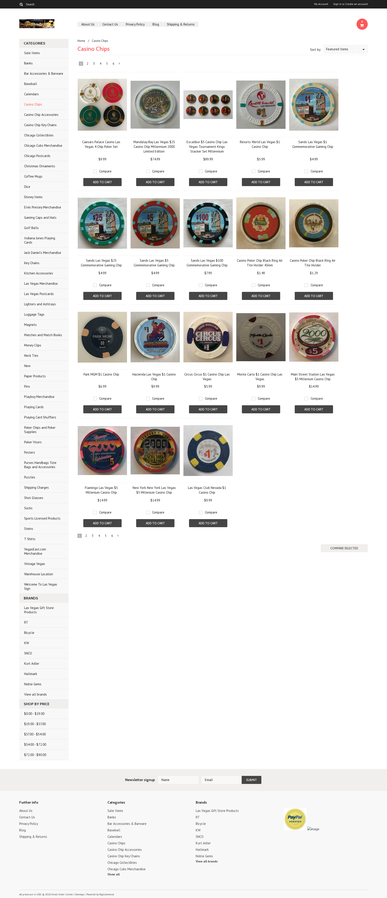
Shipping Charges (36, 487)
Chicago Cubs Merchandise (43, 145)
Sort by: (315, 49)
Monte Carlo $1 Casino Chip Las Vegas (259, 376)
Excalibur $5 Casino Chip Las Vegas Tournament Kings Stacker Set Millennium (207, 146)
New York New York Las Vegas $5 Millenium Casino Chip (154, 490)
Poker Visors (33, 442)
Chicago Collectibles (39, 135)
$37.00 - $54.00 (35, 734)
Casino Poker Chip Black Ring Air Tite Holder (312, 262)
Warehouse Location (38, 574)
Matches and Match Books (43, 335)
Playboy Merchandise (39, 397)
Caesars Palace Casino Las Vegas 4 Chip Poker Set (101, 144)
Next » (119, 64)
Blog (156, 24)
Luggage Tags (34, 314)
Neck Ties (31, 355)
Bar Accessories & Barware (43, 73)
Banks (28, 63)
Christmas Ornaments (39, 166)
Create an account (356, 4)
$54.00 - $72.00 (35, 744)
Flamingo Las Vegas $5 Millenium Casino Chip (101, 490)
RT (26, 622)
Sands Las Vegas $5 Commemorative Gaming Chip (154, 262)
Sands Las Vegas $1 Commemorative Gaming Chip (312, 144)
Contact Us (110, 24)
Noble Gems (32, 684)
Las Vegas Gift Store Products (39, 610)
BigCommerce (106, 894)
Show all (114, 874)
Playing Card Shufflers (40, 417)
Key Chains (31, 263)
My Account (321, 4)
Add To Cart (102, 182)
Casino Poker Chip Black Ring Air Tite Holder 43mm (260, 262)
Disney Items (33, 197)
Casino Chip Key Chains (40, 125)
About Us (88, 24)
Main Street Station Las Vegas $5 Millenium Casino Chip (313, 376)
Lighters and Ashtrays (40, 304)
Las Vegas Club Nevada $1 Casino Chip (207, 490)
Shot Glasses (33, 498)
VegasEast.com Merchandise (35, 551)
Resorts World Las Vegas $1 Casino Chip (260, 144)
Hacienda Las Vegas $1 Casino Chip (154, 376)
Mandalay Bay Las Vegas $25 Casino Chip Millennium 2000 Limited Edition (154, 146)
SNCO (28, 653)
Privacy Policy (135, 24)
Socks (28, 508)
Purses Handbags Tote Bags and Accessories (40, 465)
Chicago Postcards (37, 156)
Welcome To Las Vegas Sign (40, 586)
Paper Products (35, 376)
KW (26, 643)
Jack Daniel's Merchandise (42, 253)
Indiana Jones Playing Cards (39, 240)
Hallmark (30, 674)
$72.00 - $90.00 (35, 755)
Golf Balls (31, 228)
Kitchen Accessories (38, 273)
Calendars (31, 94)
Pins (27, 386)
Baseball (30, 84)
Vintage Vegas (34, 564)
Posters (29, 452)
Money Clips (32, 345)
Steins (28, 528)
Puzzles (29, 477)
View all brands (35, 694)
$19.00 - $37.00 (35, 724)
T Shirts (29, 539)
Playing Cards (34, 407)
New (27, 366)
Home (81, 41)
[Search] (21, 4)
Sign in (337, 4)
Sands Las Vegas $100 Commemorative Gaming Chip (207, 262)
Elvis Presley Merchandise (42, 207)
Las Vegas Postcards (39, 294)
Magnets (30, 325)
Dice (27, 187)
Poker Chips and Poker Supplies (40, 429)
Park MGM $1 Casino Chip (101, 374)
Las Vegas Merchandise (41, 283)
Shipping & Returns (181, 24)
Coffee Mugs (33, 176)
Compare (105, 171)
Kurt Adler (31, 663)
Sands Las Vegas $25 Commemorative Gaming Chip (101, 262)
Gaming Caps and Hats (40, 217)
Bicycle (29, 633)
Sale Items (32, 53)
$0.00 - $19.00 (34, 713)
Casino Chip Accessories (41, 115)
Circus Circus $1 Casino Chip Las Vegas (207, 376)
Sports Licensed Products (42, 518)
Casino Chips (33, 104)
